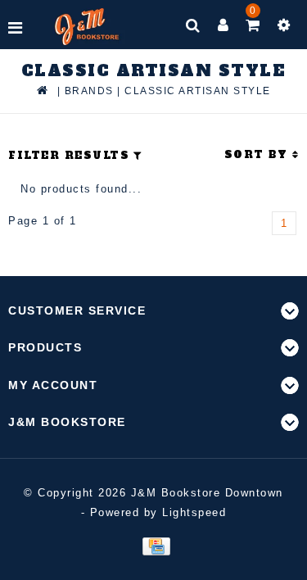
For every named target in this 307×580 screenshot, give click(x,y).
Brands (89, 91)
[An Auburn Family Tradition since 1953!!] (87, 26)
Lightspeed (194, 512)
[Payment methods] (153, 545)
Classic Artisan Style (197, 91)
